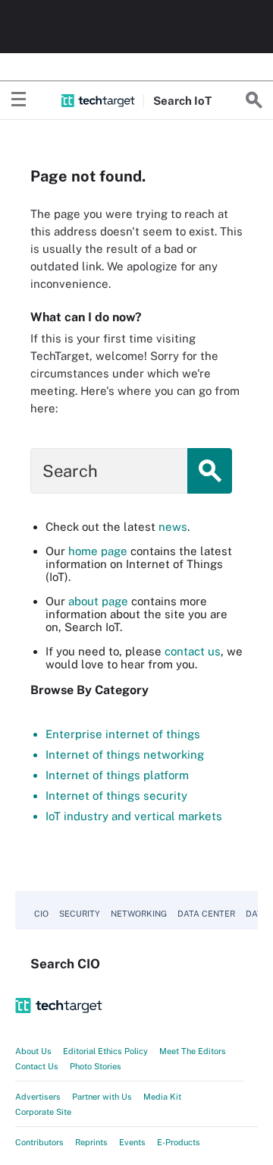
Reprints (91, 1142)
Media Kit (162, 1096)
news (172, 526)
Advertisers (38, 1096)
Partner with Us (102, 1096)
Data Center (206, 913)
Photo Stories (95, 1066)
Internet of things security (116, 795)
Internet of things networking (125, 754)
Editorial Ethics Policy (105, 1051)
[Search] (254, 100)
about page (98, 601)
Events (132, 1142)
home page (97, 551)
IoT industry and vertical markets (134, 816)
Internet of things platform (117, 775)
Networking (139, 913)
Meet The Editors (192, 1051)
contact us (193, 651)
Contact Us (36, 1066)
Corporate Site (43, 1111)
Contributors (39, 1142)
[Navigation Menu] (19, 100)
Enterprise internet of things (123, 734)
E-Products (178, 1142)
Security (79, 913)
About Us (33, 1051)
